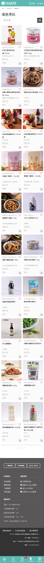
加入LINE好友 (27, 488)
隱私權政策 (7, 531)
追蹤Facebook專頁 (29, 485)
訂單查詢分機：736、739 (13, 517)
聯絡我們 (7, 485)
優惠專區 (16, 8)
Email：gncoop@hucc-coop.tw (15, 521)
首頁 (3, 8)
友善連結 (7, 492)
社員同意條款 (20, 531)
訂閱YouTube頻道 (29, 492)
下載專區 (7, 488)
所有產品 (9, 8)
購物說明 (10, 465)
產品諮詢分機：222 (11, 513)
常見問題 (7, 481)
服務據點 (22, 465)
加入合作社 (34, 465)
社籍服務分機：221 (11, 509)
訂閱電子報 (26, 481)
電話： (6, 505)
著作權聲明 (33, 531)
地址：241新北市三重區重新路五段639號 (25, 541)
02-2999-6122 (12, 505)
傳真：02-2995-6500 (31, 545)
